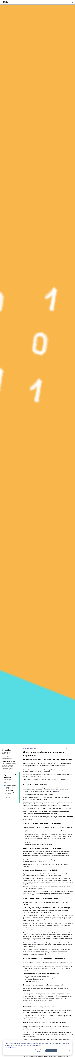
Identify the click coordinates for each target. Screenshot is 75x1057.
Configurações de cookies (39, 1050)
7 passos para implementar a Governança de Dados (8, 769)
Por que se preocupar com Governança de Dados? (8, 766)
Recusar (63, 1050)
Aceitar (51, 1050)
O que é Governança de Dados (9, 763)
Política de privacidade (10, 1047)
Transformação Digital (7, 758)
